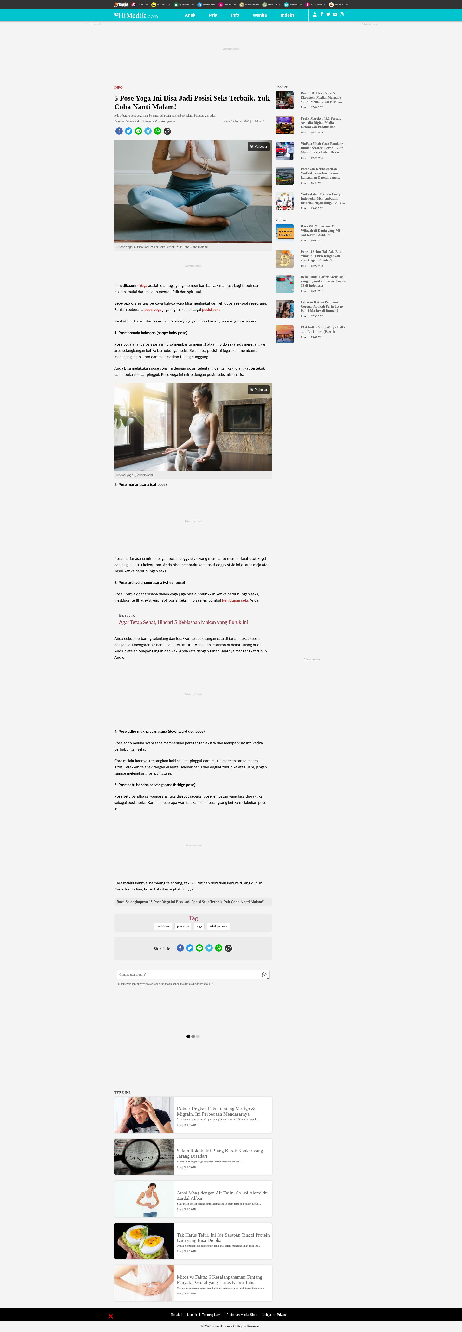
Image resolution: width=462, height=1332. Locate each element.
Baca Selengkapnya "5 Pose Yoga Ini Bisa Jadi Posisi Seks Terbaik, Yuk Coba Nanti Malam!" (190, 902)
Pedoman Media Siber (241, 1315)
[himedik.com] (136, 16)
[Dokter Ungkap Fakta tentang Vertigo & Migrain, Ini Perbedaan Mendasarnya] (144, 1130)
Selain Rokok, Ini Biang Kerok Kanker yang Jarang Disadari (220, 1153)
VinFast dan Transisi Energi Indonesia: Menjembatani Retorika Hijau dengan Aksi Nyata (321, 198)
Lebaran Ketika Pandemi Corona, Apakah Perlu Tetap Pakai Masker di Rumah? (322, 306)
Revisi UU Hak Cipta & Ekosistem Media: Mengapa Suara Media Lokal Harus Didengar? (321, 97)
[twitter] (129, 132)
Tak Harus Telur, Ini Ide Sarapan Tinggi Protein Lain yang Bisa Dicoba (223, 1237)
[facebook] (119, 132)
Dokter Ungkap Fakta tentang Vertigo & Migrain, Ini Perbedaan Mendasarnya (216, 1111)
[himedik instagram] (342, 15)
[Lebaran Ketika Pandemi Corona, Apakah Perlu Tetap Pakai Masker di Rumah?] (285, 316)
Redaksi (176, 1315)
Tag (193, 918)
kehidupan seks (235, 600)
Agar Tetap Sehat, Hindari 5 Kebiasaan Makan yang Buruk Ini (183, 622)
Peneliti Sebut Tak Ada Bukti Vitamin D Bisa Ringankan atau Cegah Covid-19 (322, 256)
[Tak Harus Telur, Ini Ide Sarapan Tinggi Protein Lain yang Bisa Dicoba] (144, 1257)
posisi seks (211, 310)
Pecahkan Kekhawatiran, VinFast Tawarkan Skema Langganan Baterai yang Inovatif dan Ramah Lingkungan (320, 173)
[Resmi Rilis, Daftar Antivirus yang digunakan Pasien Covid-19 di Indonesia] (285, 290)
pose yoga (152, 310)
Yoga (143, 286)
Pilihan (281, 220)
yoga (199, 926)
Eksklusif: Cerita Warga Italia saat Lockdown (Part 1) (323, 330)
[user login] (314, 16)
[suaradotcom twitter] (328, 15)
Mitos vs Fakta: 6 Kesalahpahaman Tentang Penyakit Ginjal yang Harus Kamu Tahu (219, 1279)
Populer (281, 87)
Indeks (288, 15)
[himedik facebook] (322, 15)
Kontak (192, 1315)
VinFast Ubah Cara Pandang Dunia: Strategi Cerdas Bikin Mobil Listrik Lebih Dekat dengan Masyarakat (322, 148)
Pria (213, 15)
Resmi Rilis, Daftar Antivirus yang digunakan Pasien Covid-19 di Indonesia (323, 281)
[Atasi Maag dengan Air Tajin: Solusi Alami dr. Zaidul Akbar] (144, 1214)
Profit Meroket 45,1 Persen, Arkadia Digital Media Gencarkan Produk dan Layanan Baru (321, 123)
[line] (138, 132)
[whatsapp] (157, 132)
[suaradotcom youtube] (335, 15)
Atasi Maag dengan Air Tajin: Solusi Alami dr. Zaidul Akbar (222, 1195)
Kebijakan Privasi (274, 1315)
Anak (190, 15)
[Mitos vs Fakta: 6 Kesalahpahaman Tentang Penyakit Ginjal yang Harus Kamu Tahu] (144, 1299)
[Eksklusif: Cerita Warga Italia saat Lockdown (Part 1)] (285, 341)
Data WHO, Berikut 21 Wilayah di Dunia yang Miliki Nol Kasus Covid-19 (323, 231)
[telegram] (148, 132)
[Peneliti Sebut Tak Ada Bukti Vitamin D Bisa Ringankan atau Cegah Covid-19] (285, 265)
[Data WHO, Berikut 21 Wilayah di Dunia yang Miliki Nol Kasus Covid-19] (285, 240)
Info (235, 15)
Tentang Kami (211, 1315)
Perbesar (261, 146)
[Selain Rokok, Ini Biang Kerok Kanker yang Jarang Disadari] (144, 1172)
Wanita (260, 15)
